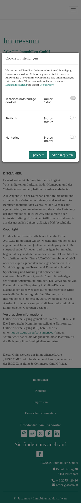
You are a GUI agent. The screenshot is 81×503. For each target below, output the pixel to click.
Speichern (38, 155)
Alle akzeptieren (62, 155)
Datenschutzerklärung (16, 84)
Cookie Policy (46, 84)
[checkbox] (73, 98)
